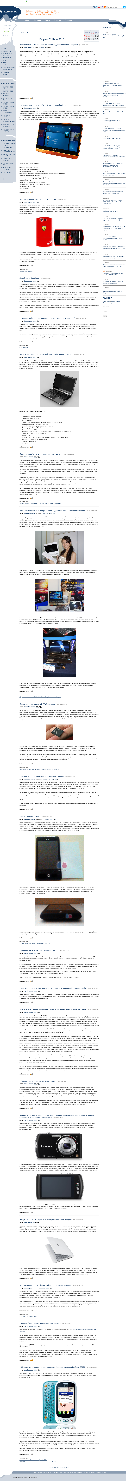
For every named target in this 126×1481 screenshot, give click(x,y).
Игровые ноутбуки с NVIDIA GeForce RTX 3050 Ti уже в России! (113, 273)
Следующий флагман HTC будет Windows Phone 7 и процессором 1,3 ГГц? (40, 769)
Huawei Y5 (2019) (8, 124)
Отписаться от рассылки (110, 303)
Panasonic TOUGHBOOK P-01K (9, 151)
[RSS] (105, 7)
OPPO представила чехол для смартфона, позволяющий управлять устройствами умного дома (113, 147)
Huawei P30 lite (8, 127)
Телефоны (7, 25)
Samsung (37, 20)
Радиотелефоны (9, 67)
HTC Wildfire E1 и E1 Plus (9, 155)
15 (86, 36)
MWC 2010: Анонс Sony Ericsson (28, 1316)
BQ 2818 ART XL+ (8, 113)
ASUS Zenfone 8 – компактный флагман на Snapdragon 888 (114, 174)
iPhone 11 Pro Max (7, 99)
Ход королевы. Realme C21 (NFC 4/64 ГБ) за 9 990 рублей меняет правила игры (48, 13)
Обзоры (27, 20)
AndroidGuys (45, 819)
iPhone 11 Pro (7, 96)
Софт (4, 65)
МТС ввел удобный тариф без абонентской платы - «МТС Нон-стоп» (113, 104)
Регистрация (106, 301)
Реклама (6, 72)
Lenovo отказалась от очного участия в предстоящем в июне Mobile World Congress (114, 291)
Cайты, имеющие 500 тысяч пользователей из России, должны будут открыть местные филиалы (112, 85)
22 (86, 38)
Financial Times (46, 779)
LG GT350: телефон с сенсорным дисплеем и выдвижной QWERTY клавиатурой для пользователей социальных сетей (52, 1462)
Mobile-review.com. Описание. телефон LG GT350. (33, 1460)
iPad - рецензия (23, 347)
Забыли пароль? (115, 301)
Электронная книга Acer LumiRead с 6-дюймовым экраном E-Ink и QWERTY (40, 503)
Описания (57, 20)
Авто (4, 60)
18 (93, 36)
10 (91, 35)
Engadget (41, 47)
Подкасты (68, 20)
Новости (35, 1472)
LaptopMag (45, 513)
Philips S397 (7, 172)
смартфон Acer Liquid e (26, 271)
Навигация (66, 1472)
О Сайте (104, 1472)
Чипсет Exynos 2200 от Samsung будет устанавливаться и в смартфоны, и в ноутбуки (114, 228)
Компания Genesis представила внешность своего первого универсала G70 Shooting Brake (114, 183)
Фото (4, 62)
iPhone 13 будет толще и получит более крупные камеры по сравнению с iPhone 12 (114, 248)
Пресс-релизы (8, 70)
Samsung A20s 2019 (8, 164)
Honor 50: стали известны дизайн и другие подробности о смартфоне (113, 219)
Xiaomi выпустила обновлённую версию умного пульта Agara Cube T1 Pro (114, 265)
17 (91, 36)
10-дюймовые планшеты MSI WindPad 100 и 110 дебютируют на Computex (40, 697)
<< (84, 30)
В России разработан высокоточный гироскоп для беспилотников (113, 192)
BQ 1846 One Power (7, 116)
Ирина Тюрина (28, 47)
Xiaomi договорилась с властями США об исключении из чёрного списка (113, 257)
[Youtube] (99, 7)
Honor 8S (6, 110)
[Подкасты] (102, 7)
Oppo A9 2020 (7, 167)
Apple (5, 48)
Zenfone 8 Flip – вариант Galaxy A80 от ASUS (114, 112)
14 (84, 36)
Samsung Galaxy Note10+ (9, 103)
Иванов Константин (29, 513)
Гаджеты (6, 28)
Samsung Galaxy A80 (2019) (9, 130)
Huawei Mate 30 (8, 91)
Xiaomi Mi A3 (7, 119)
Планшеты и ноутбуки (7, 54)
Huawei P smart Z (9, 122)
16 (89, 36)
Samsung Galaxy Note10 (9, 107)
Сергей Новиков (28, 456)
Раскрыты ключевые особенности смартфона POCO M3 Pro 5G (112, 210)
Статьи (47, 20)
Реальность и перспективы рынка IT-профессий (40, 14)
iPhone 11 (6, 93)
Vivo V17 (5, 161)
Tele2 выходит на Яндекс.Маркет (112, 138)
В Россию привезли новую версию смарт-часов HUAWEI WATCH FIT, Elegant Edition (112, 201)
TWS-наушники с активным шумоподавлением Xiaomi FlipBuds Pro (114, 156)
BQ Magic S (6, 170)
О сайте (5, 75)
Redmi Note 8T (8, 158)
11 (93, 35)
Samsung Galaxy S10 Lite (9, 144)
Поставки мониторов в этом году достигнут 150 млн (112, 121)
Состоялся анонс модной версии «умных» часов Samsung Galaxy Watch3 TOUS (114, 130)
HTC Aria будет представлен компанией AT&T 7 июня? (34, 943)
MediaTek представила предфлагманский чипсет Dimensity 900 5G (114, 36)
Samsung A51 (7, 148)
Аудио (5, 35)
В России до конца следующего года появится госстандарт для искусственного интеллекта (113, 165)
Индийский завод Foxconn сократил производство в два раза (113, 282)
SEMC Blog (42, 1288)
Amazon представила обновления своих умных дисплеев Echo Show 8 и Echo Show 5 (114, 95)
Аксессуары (7, 51)
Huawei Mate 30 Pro (8, 87)
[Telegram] (96, 7)
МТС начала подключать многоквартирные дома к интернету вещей (113, 238)
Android (6, 32)
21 (84, 38)
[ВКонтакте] (93, 7)
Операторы (7, 57)
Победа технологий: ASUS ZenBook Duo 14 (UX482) (41, 11)
